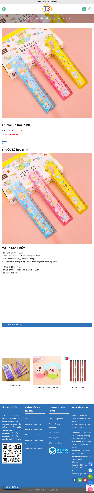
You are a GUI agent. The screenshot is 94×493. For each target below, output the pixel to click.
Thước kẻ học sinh (12, 134)
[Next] (92, 361)
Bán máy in (53, 438)
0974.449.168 (86, 456)
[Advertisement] (47, 307)
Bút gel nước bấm (16, 385)
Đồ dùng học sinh (62, 18)
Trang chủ (28, 18)
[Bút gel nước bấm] (16, 369)
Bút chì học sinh (78, 387)
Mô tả (4, 143)
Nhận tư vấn (12, 487)
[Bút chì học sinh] (78, 370)
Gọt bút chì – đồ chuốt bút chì (47, 387)
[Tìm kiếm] (90, 9)
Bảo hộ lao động (55, 443)
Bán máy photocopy (57, 432)
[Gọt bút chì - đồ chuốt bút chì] (47, 370)
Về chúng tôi (29, 419)
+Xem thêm (6, 442)
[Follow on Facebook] (74, 480)
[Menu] (4, 9)
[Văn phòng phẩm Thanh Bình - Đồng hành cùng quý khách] (47, 9)
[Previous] (2, 361)
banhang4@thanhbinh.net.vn (82, 474)
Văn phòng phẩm (43, 18)
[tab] (4, 143)
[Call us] (79, 480)
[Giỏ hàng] (84, 9)
